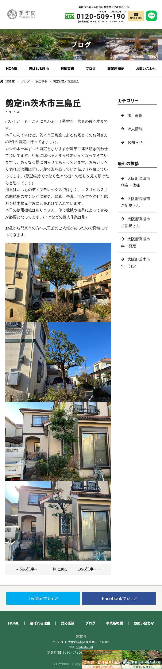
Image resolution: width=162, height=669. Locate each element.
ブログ (91, 68)
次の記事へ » (89, 569)
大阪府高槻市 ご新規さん (137, 202)
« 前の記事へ (27, 569)
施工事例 (41, 81)
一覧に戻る (58, 569)
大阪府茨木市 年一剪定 (137, 262)
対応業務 (67, 68)
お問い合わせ (146, 68)
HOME (11, 68)
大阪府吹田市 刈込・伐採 (137, 181)
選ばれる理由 (39, 68)
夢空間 (81, 636)
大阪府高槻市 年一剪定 (137, 242)
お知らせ (135, 142)
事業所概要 (115, 68)
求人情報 (135, 129)
